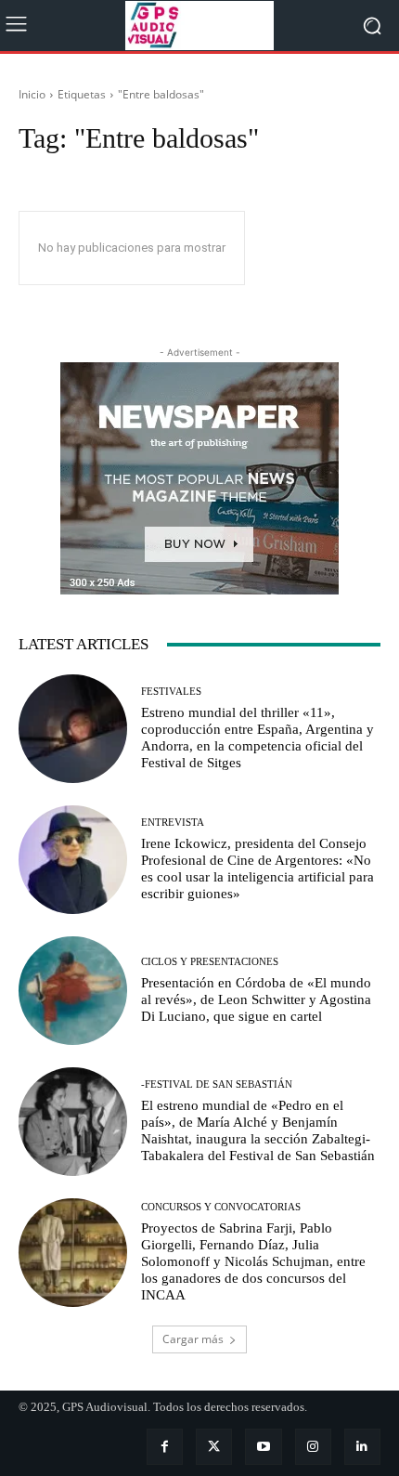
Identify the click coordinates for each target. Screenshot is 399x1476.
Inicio (32, 94)
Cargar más (193, 1339)
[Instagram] (313, 1447)
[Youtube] (263, 1447)
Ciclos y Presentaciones (209, 962)
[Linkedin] (362, 1447)
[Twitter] (214, 1447)
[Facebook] (165, 1447)
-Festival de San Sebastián (216, 1084)
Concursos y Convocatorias (221, 1207)
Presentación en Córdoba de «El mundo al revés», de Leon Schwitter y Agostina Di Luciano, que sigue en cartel (256, 999)
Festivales (171, 691)
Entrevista (172, 822)
